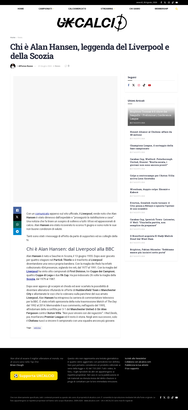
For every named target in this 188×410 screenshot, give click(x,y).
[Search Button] (177, 8)
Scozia (30, 279)
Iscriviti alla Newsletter (135, 358)
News (20, 37)
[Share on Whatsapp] (17, 224)
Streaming (107, 8)
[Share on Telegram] (17, 231)
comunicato (42, 213)
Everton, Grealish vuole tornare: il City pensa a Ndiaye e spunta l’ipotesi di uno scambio (152, 205)
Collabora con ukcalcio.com (138, 361)
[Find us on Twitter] (165, 2)
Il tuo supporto (132, 368)
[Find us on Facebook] (161, 2)
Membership (161, 8)
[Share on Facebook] (17, 210)
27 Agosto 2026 (138, 123)
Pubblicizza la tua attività (136, 365)
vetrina (37, 327)
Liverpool (32, 271)
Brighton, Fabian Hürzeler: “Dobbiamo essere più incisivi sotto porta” (152, 251)
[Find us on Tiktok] (144, 85)
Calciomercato (77, 8)
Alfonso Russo (26, 66)
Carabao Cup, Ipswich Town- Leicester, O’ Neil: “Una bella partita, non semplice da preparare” (152, 222)
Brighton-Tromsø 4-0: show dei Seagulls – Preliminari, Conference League (150, 115)
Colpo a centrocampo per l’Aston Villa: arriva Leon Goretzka (152, 177)
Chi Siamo (134, 8)
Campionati (45, 8)
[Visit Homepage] (92, 22)
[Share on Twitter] (17, 217)
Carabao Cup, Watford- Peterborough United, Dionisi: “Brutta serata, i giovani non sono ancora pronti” (151, 162)
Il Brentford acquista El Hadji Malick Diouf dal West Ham (151, 237)
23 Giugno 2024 (45, 66)
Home (21, 8)
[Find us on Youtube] (177, 2)
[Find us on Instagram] (169, 2)
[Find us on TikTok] (173, 2)
